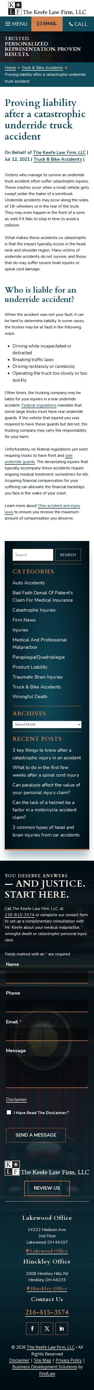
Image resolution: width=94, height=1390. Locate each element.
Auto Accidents (29, 583)
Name (12, 964)
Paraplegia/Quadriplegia (38, 657)
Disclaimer (16, 1100)
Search (68, 554)
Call (80, 24)
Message (16, 1050)
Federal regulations (38, 405)
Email (14, 1022)
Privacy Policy (69, 1360)
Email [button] (50, 23)
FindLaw (47, 1373)
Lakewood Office (49, 1251)
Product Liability (30, 667)
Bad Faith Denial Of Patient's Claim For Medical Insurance (43, 596)
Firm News (24, 620)
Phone (13, 993)
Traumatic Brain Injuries (38, 677)
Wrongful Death (30, 696)
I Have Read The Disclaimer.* (41, 1112)
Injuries (20, 630)
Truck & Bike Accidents (58, 159)
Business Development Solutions (44, 1367)
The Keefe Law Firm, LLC (59, 153)
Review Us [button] (47, 1188)
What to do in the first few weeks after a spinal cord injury (46, 771)
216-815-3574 (19, 915)
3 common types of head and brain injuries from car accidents (46, 831)
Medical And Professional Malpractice (40, 644)
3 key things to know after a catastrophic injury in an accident (47, 754)
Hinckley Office (49, 1289)
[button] (15, 22)
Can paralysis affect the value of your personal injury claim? (46, 789)
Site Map (42, 1360)
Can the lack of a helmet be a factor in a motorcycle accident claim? (45, 810)
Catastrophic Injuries (34, 610)
